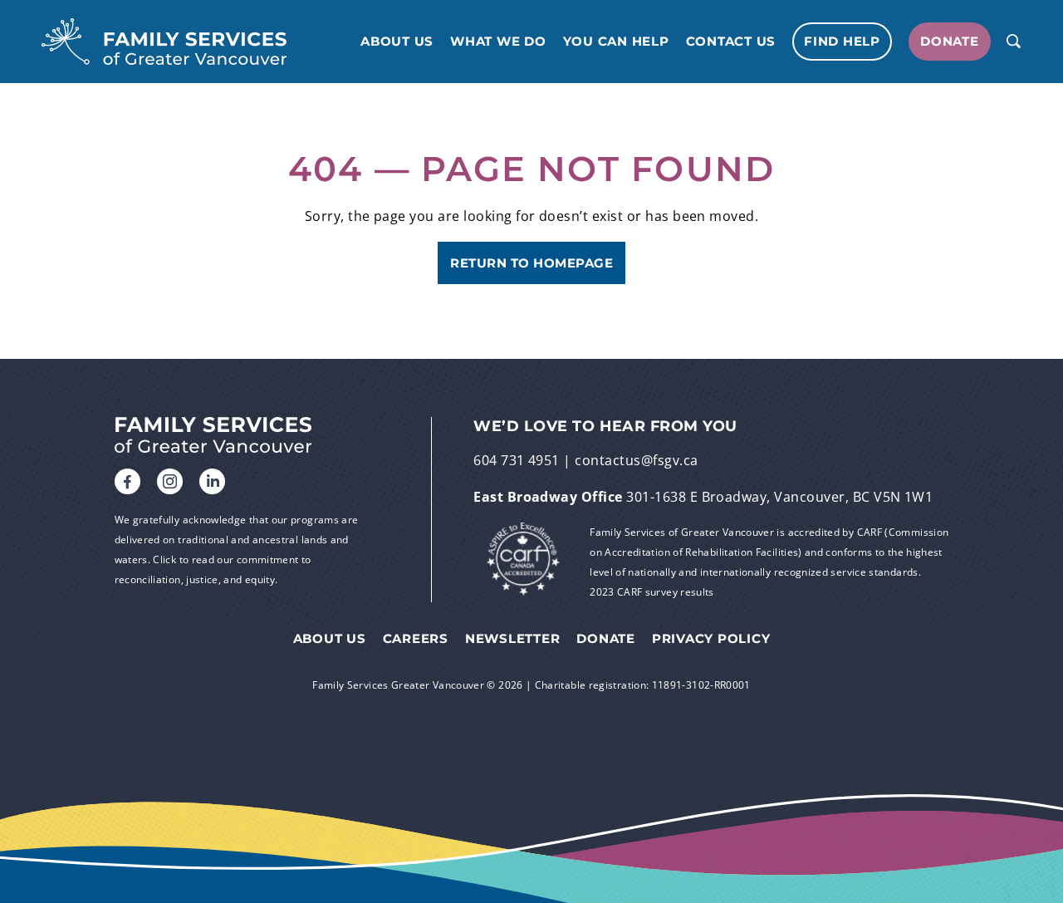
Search (1013, 41)
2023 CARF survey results (652, 592)
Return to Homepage (531, 263)
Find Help (842, 41)
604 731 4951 (516, 460)
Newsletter (513, 638)
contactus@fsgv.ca (636, 460)
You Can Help (616, 41)
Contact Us (731, 41)
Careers (415, 638)
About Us (397, 41)
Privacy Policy (711, 638)
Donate (949, 41)
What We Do (498, 41)
